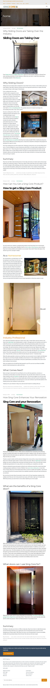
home (43, 172)
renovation (28, 638)
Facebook (16, 376)
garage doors (6, 617)
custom (35, 386)
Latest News (28, 670)
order (30, 388)
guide (44, 386)
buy (28, 386)
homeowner (8, 388)
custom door (19, 636)
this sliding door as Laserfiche (12, 140)
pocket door (15, 174)
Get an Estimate (41, 350)
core (12, 636)
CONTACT (27, 3)
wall (29, 247)
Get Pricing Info (8, 653)
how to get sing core (25, 388)
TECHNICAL (14, 3)
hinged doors (13, 617)
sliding (25, 174)
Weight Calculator (6, 670)
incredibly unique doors (18, 74)
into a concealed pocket (14, 107)
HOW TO (17, 3)
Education (7, 636)
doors (41, 386)
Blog (4, 386)
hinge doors (8, 74)
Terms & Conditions (30, 672)
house (41, 636)
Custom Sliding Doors (7, 172)
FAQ (21, 3)
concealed (23, 172)
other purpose (35, 247)
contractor (31, 386)
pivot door (8, 174)
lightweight (10, 342)
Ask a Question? (29, 673)
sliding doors (41, 615)
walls (39, 388)
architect (25, 386)
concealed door (29, 172)
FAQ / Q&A (5, 672)
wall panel (5, 640)
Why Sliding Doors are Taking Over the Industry (23, 32)
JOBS (24, 3)
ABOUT (4, 3)
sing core (34, 638)
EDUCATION (8, 3)
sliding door (18, 77)
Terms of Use (28, 675)
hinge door (40, 172)
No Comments (20, 28)
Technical (5, 673)
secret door (21, 174)
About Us (5, 675)
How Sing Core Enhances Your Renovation (25, 397)
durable (30, 636)
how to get (18, 388)
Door (13, 172)
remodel (23, 638)
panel (16, 638)
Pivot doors (35, 615)
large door (5, 638)
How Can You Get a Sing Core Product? (23, 184)
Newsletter (16, 386)
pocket (11, 174)
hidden (36, 172)
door (33, 172)
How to (12, 386)
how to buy (13, 388)
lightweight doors (11, 638)
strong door (44, 638)
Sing (31, 638)
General (9, 386)
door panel (27, 636)
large (16, 116)
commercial (18, 172)
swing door (34, 174)
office (4, 174)
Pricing (18, 350)
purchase (33, 388)
